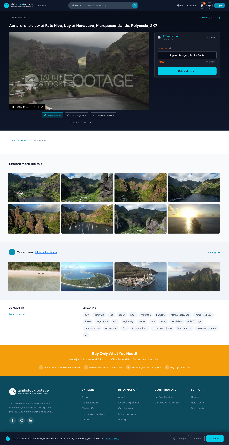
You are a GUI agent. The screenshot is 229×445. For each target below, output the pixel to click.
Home (205, 17)
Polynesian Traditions (93, 413)
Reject (197, 438)
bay (87, 315)
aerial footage (194, 321)
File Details (53, 115)
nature (142, 321)
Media (41, 5)
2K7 (124, 328)
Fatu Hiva (161, 315)
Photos (86, 419)
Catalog (215, 17)
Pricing (122, 419)
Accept (216, 438)
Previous (74, 122)
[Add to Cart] (12, 199)
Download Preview (105, 115)
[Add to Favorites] (18, 199)
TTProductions (171, 36)
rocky (163, 321)
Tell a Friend (39, 140)
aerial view (177, 321)
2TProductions (139, 328)
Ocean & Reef (90, 402)
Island (12, 314)
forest (88, 321)
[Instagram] (21, 420)
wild (115, 321)
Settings (181, 438)
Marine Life (88, 408)
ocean (122, 315)
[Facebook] (12, 420)
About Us (123, 396)
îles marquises (184, 328)
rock (153, 321)
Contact (191, 5)
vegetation (102, 321)
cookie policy (112, 438)
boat (132, 315)
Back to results (22, 17)
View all (212, 252)
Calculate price (187, 71)
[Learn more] (170, 48)
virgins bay (128, 321)
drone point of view (162, 328)
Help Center (198, 402)
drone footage (92, 328)
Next (86, 122)
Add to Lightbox (78, 115)
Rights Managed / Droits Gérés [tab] (187, 55)
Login (219, 5)
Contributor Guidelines (167, 402)
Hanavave (99, 315)
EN (181, 5)
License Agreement (129, 402)
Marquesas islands (180, 315)
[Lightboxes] (209, 5)
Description (19, 140)
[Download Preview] (23, 199)
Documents (197, 408)
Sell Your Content (164, 396)
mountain (146, 315)
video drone (111, 328)
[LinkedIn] (30, 420)
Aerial (22, 314)
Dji (86, 334)
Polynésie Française (207, 328)
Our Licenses (125, 408)
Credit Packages (127, 413)
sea (111, 315)
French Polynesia (203, 315)
